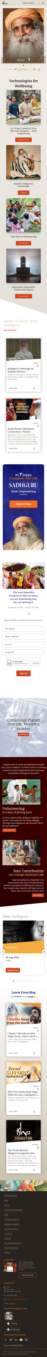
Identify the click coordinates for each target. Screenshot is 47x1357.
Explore (23, 193)
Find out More (23, 296)
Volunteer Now (9, 830)
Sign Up (23, 673)
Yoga (6, 1215)
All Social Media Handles (13, 1345)
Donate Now (37, 895)
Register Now (23, 140)
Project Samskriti (11, 1248)
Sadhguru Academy (11, 1224)
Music (6, 1205)
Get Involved (23, 243)
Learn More (23, 734)
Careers (7, 1253)
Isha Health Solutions (12, 1243)
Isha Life (7, 1238)
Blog (6, 1200)
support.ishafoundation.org (17, 1299)
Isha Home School (11, 1229)
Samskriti (8, 1234)
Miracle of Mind (10, 1195)
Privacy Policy (23, 1354)
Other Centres (9, 1304)
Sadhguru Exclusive (11, 1219)
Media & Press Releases (13, 1210)
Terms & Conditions (10, 1354)
